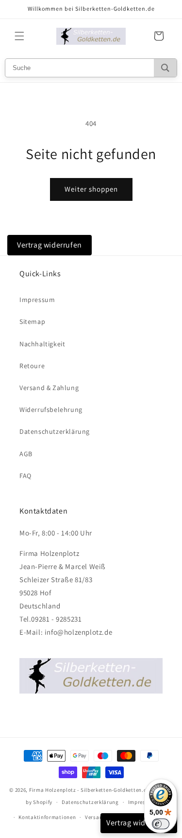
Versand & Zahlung (49, 387)
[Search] (165, 68)
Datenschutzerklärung (54, 431)
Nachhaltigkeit (42, 343)
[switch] (160, 824)
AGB (26, 453)
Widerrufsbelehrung (51, 409)
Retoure (32, 365)
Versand (95, 817)
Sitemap (32, 321)
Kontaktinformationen (47, 817)
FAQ (25, 475)
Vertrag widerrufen (49, 245)
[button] (19, 36)
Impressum (37, 299)
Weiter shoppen (91, 189)
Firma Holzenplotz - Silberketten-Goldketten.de (90, 789)
